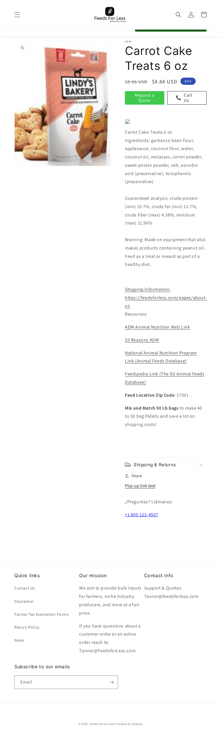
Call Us (184, 97)
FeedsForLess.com (102, 724)
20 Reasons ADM (142, 340)
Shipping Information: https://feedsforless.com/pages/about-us (166, 297)
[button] (17, 14)
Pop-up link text (140, 486)
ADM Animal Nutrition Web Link (157, 327)
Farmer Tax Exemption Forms (41, 614)
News (19, 640)
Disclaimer (24, 601)
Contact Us (24, 588)
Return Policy (26, 627)
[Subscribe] (111, 682)
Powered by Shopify (129, 724)
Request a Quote (145, 97)
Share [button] (137, 475)
